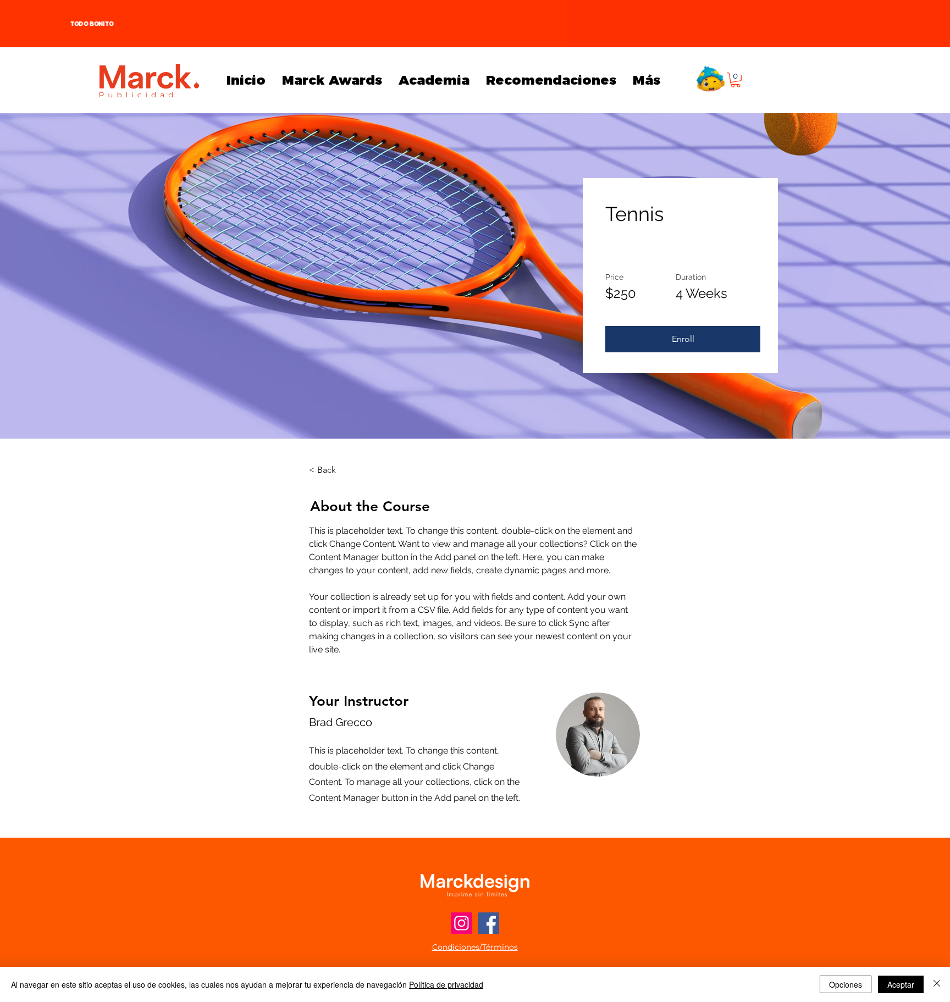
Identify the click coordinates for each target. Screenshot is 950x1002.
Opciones (845, 984)
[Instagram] (461, 923)
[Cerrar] (936, 984)
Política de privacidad (446, 984)
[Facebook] (488, 923)
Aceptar (900, 984)
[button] (735, 80)
